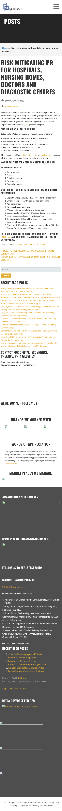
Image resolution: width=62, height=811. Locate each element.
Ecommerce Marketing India (22, 657)
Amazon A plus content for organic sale (27, 664)
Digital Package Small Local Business (26, 671)
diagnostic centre (30, 155)
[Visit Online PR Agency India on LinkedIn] (11, 410)
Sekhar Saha (11, 106)
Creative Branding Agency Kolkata (25, 654)
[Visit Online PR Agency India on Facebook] (21, 410)
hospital (6, 237)
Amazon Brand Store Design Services (26, 667)
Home (5, 47)
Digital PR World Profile (14, 688)
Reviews (21, 678)
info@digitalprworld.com (14, 587)
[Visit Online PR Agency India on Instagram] (7, 410)
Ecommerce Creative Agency (22, 661)
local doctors (46, 155)
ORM (27, 124)
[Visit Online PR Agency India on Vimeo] (2, 410)
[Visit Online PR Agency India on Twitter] (16, 410)
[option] (12, 428)
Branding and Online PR (26, 244)
